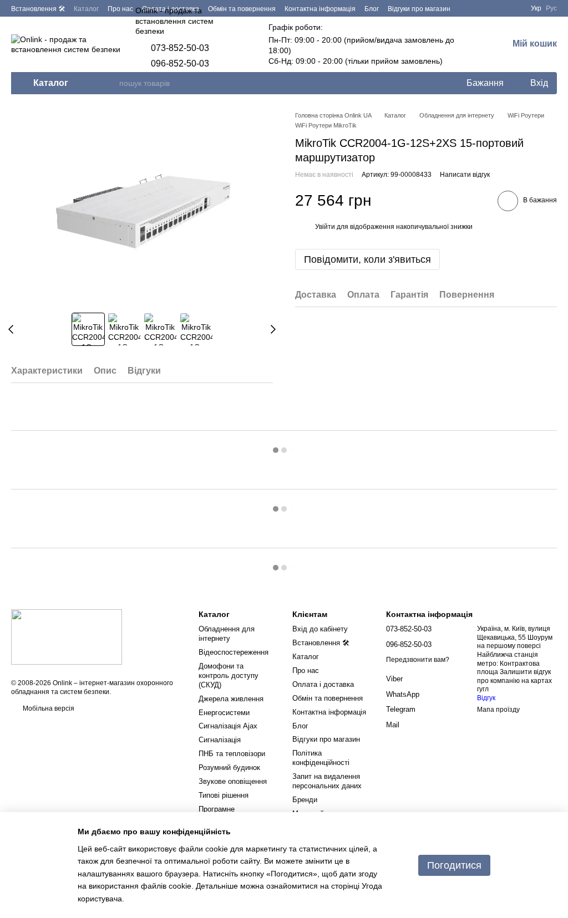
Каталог (86, 9)
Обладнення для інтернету (227, 633)
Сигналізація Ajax (228, 726)
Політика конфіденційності (320, 758)
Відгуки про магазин (419, 9)
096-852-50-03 (180, 63)
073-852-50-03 (180, 48)
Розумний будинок (229, 767)
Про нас (120, 9)
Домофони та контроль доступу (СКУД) (228, 675)
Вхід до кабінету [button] (320, 629)
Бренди (304, 799)
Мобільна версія (47, 708)
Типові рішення (223, 795)
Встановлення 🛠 (38, 9)
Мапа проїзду (498, 709)
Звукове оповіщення (233, 781)
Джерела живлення (231, 699)
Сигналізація (220, 740)
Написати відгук (465, 174)
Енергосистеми (224, 712)
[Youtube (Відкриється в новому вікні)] (513, 8)
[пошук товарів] (110, 83)
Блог (371, 9)
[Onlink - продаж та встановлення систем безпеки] (66, 636)
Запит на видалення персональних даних (327, 781)
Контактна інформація (320, 9)
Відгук (486, 698)
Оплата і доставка (323, 684)
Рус (551, 8)
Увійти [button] (325, 227)
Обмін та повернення (327, 698)
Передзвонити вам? (417, 660)
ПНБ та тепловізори (232, 753)
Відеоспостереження (233, 652)
